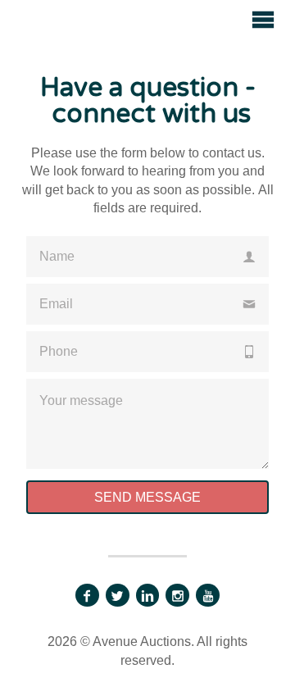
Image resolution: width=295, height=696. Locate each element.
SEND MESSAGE (147, 497)
